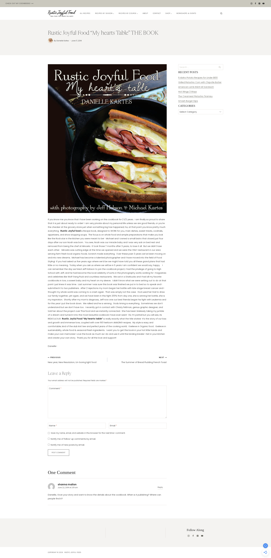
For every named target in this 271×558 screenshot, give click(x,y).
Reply (160, 487)
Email (113, 425)
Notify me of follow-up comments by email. (73, 439)
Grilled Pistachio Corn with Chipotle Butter (199, 82)
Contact (157, 13)
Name (53, 425)
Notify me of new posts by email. (68, 444)
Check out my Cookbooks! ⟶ (20, 3)
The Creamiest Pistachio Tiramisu (195, 96)
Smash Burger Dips (188, 100)
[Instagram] (251, 4)
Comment (55, 388)
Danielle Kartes (62, 40)
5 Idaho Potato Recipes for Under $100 (198, 77)
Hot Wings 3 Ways (187, 91)
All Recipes (85, 13)
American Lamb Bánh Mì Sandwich (196, 86)
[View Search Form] (221, 13)
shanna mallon (67, 484)
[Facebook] (255, 4)
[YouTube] (263, 4)
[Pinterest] (259, 4)
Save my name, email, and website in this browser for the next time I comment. (88, 433)
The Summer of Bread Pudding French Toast (144, 360)
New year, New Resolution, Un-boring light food (72, 360)
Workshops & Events (186, 13)
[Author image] (50, 40)
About (145, 13)
